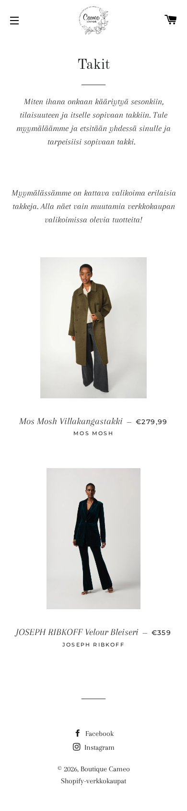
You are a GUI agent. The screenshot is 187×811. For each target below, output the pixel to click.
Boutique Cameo (105, 769)
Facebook (98, 733)
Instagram (98, 747)
